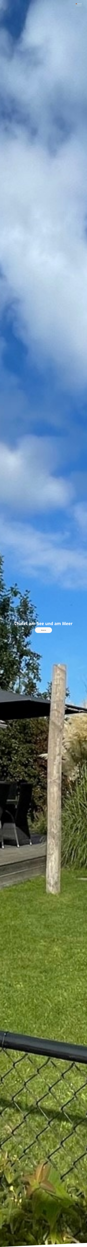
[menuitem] (79, 4)
